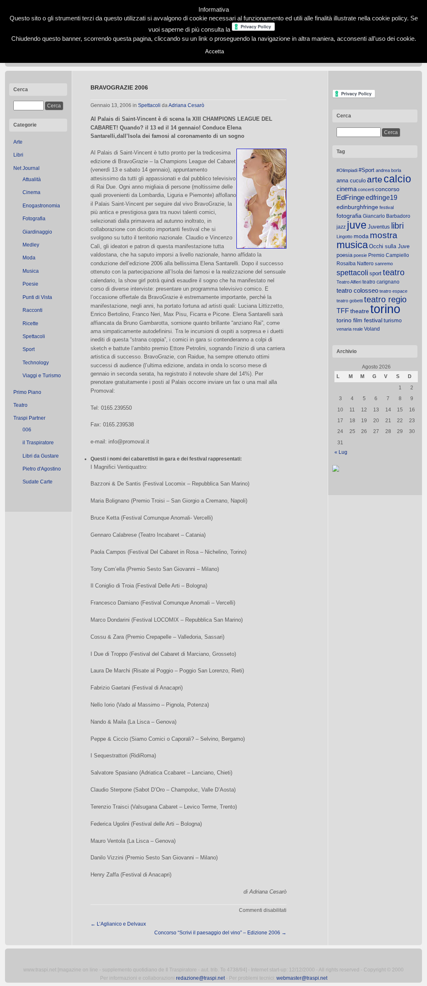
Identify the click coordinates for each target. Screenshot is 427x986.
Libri (18, 155)
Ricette (30, 323)
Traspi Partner (29, 418)
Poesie (30, 284)
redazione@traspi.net (200, 978)
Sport (29, 349)
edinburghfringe (357, 207)
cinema (347, 188)
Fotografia (34, 219)
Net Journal (26, 168)
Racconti (33, 310)
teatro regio (385, 299)
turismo (393, 320)
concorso (387, 189)
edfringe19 (381, 197)
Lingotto (344, 236)
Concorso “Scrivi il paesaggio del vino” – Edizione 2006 (220, 933)
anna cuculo (351, 180)
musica (352, 244)
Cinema (31, 192)
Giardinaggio (37, 232)
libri (397, 225)
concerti (366, 189)
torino (385, 309)
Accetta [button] (214, 51)
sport (375, 273)
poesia (344, 255)
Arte (18, 142)
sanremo (384, 263)
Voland (372, 329)
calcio (397, 178)
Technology (36, 363)
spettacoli (352, 273)
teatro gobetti (350, 300)
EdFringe (350, 198)
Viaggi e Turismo (42, 375)
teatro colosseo (357, 290)
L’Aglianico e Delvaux (118, 924)
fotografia (349, 215)
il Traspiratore (38, 443)
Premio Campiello (388, 255)
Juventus (379, 227)
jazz (341, 227)
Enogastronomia (41, 206)
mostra (383, 235)
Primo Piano (27, 392)
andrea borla (388, 170)
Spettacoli (34, 336)
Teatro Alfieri (349, 281)
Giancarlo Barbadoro (386, 216)
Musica (31, 271)
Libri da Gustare (41, 456)
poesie (360, 255)
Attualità (32, 179)
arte (374, 179)
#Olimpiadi (347, 170)
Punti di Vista (37, 297)
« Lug (340, 452)
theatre (359, 311)
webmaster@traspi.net (301, 978)
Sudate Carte (38, 482)
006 (27, 430)
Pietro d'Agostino (42, 469)
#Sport (366, 170)
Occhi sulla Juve (389, 246)
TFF (343, 310)
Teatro (20, 405)
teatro (393, 272)
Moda (29, 258)
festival (386, 207)
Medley (31, 245)
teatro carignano (380, 282)
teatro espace (393, 291)
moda (361, 236)
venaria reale (350, 328)
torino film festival (359, 320)
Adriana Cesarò (186, 105)
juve (357, 225)
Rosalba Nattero (355, 263)
